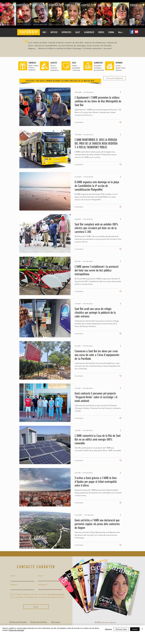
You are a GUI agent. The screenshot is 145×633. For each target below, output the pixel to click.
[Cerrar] (142, 629)
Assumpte (42, 585)
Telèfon (14, 585)
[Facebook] (132, 32)
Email (40, 576)
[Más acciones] (121, 92)
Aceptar (135, 629)
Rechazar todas (121, 629)
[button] (77, 32)
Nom (13, 576)
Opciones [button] (108, 629)
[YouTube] (136, 32)
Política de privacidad (16, 630)
